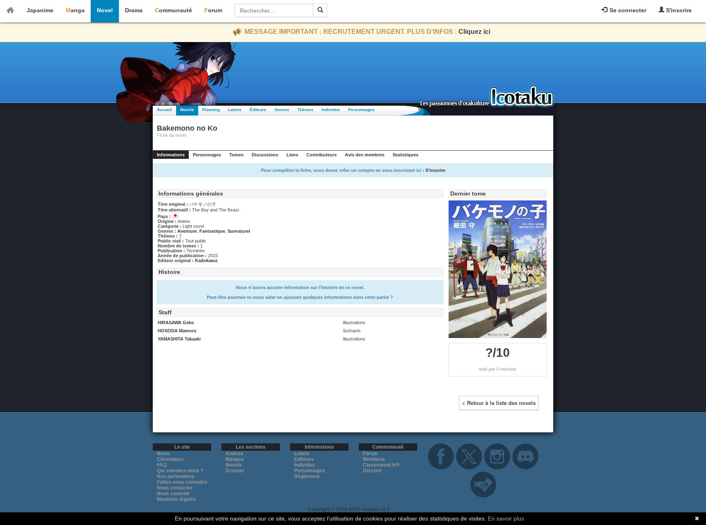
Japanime (40, 10)
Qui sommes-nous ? (180, 471)
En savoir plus (506, 518)
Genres (282, 109)
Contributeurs (321, 154)
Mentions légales (176, 499)
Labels (234, 109)
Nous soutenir (173, 493)
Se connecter (627, 10)
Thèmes (305, 109)
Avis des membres (364, 154)
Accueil (164, 109)
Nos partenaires (175, 476)
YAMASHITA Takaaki (179, 338)
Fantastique (212, 231)
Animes (235, 453)
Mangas (235, 459)
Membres (374, 459)
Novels (187, 109)
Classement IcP (381, 465)
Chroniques (170, 459)
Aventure (187, 231)
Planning (211, 109)
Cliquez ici (474, 31)
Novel (105, 10)
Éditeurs (258, 109)
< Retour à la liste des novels (499, 403)
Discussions (265, 154)
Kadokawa (206, 260)
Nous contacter (175, 488)
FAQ (162, 465)
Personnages (361, 109)
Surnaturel (239, 231)
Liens (292, 154)
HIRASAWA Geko (176, 322)
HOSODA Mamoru (177, 330)
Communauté (173, 10)
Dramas (235, 471)
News (163, 453)
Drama (134, 10)
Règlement (306, 476)
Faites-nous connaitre (182, 482)
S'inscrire (678, 10)
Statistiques (405, 154)
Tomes (236, 154)
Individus (331, 109)
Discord (372, 471)
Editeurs (304, 459)
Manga (75, 10)
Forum (213, 10)
